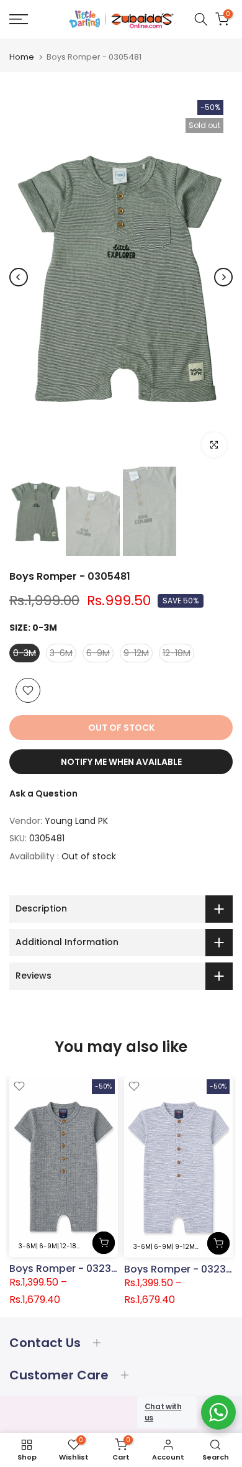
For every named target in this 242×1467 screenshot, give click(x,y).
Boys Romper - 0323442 (70, 1268)
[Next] (223, 277)
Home (21, 57)
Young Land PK (76, 821)
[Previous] (18, 277)
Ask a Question (43, 793)
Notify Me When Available (121, 762)
